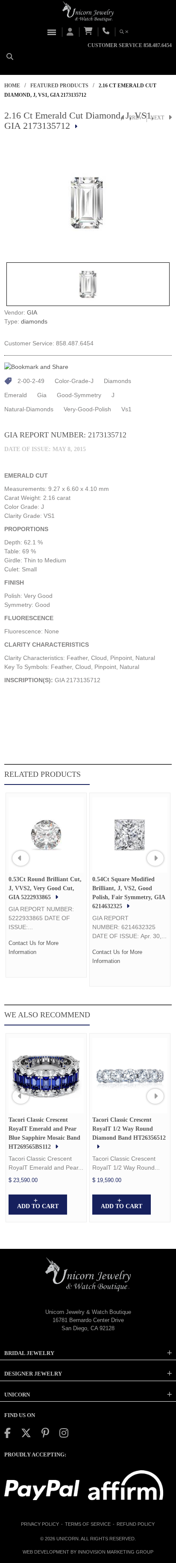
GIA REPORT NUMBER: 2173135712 (65, 435)
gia (42, 395)
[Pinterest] (45, 1433)
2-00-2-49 (31, 380)
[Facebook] (7, 1433)
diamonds (34, 321)
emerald (15, 395)
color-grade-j (74, 380)
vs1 (126, 409)
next (157, 118)
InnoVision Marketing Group (115, 1551)
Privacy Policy (40, 1524)
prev (135, 118)
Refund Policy (136, 1524)
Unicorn (67, 1538)
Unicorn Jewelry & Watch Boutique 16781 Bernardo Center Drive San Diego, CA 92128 (88, 1320)
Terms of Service (88, 1524)
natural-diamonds (28, 409)
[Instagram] (63, 1433)
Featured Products (59, 86)
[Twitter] (26, 1433)
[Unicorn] (88, 11)
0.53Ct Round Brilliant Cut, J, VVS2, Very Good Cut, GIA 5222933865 (45, 888)
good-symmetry (79, 395)
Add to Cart (38, 1206)
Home (12, 86)
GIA (32, 312)
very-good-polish (87, 409)
